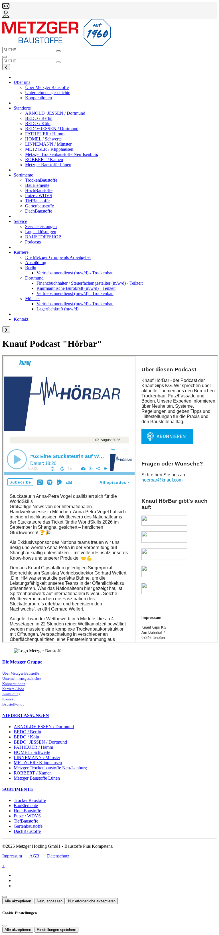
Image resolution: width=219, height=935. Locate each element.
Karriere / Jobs (13, 689)
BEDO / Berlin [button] (38, 118)
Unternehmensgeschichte (21, 679)
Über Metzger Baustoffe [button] (47, 87)
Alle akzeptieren (18, 901)
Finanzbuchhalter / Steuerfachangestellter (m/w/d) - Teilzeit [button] (89, 283)
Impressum (12, 855)
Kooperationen (13, 684)
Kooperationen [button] (38, 97)
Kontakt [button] (21, 319)
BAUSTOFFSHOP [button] (43, 236)
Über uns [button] (22, 82)
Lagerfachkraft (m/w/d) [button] (57, 308)
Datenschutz (58, 855)
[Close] (4, 925)
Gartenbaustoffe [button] (39, 205)
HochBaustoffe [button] (38, 190)
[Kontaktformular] (5, 7)
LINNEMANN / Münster (37, 757)
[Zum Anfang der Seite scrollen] (4, 897)
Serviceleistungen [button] (41, 226)
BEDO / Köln (26, 736)
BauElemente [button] (37, 185)
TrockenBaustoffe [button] (41, 180)
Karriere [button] (21, 252)
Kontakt (8, 699)
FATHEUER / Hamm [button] (44, 133)
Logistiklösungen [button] (40, 231)
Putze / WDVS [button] (38, 195)
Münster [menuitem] (32, 298)
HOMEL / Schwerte (32, 752)
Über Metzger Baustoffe (20, 673)
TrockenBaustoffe (30, 800)
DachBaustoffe (27, 831)
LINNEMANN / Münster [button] (48, 144)
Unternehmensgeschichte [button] (47, 92)
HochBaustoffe (27, 810)
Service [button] (20, 221)
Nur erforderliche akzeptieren (91, 901)
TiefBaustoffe (26, 821)
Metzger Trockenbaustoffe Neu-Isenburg (50, 767)
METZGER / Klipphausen (38, 762)
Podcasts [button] (33, 241)
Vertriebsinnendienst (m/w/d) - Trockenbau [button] (74, 272)
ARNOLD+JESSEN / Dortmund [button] (55, 113)
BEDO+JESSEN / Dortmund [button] (51, 128)
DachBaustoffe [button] (38, 211)
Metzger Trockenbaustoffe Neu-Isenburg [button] (61, 154)
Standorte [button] (22, 108)
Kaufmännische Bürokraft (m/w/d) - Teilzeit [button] (75, 288)
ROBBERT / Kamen (33, 772)
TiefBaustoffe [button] (37, 200)
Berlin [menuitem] (30, 267)
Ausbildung (11, 694)
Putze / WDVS (27, 815)
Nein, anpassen (49, 901)
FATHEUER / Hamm (33, 747)
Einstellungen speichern (56, 930)
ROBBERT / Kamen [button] (44, 159)
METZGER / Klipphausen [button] (49, 149)
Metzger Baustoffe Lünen (37, 778)
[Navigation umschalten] (4, 57)
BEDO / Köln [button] (37, 123)
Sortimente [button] (23, 175)
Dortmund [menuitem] (34, 278)
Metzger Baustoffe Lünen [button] (48, 164)
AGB (34, 855)
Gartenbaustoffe (28, 826)
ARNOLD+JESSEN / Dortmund (44, 726)
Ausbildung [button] (35, 262)
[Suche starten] (58, 51)
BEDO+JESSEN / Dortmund (40, 742)
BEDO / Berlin (27, 731)
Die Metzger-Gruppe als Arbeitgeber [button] (58, 257)
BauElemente (26, 805)
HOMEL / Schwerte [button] (43, 138)
